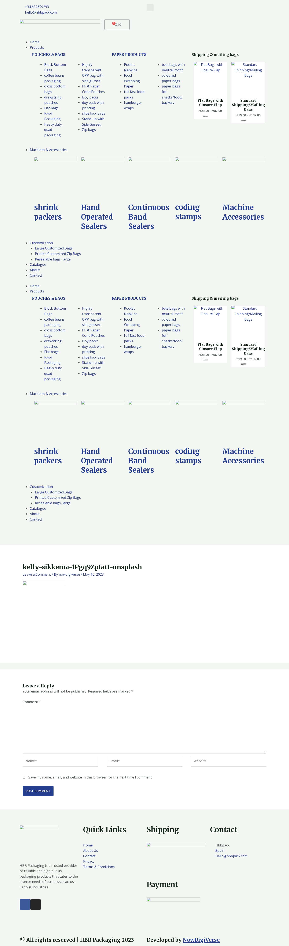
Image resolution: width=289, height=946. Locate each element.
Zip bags (89, 129)
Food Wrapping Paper (132, 81)
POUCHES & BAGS (48, 54)
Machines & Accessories (48, 393)
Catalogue (38, 508)
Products (37, 291)
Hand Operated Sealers (97, 217)
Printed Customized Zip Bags (58, 497)
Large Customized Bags (54, 492)
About (35, 513)
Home (34, 286)
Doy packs (90, 97)
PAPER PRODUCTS (129, 54)
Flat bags (51, 108)
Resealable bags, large (53, 503)
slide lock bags (93, 113)
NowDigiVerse (201, 940)
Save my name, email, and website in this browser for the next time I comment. (90, 777)
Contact (36, 519)
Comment (32, 701)
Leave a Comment (37, 574)
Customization (41, 486)
